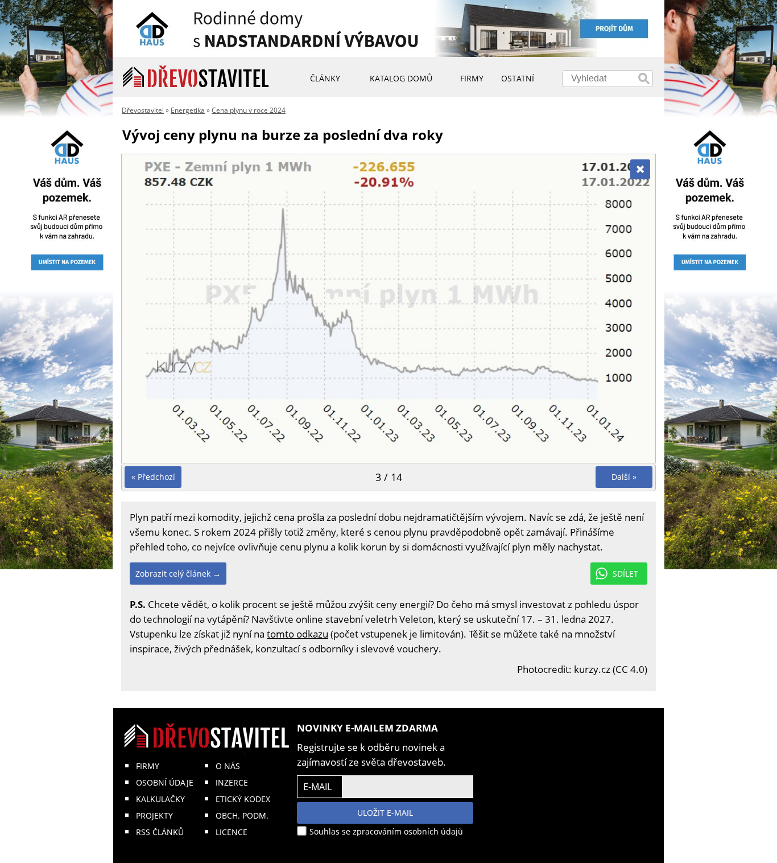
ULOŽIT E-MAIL (385, 812)
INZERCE (232, 782)
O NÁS (228, 766)
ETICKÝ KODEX (243, 799)
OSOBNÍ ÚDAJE (164, 782)
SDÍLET (625, 573)
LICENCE (231, 832)
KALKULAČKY (160, 799)
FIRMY (147, 766)
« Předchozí (153, 476)
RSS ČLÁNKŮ (160, 832)
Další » (624, 476)
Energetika (188, 110)
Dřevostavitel (143, 110)
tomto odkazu (297, 633)
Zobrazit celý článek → (178, 573)
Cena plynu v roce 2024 (249, 110)
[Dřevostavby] (196, 77)
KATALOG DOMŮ (401, 78)
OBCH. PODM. (242, 815)
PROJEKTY (154, 815)
